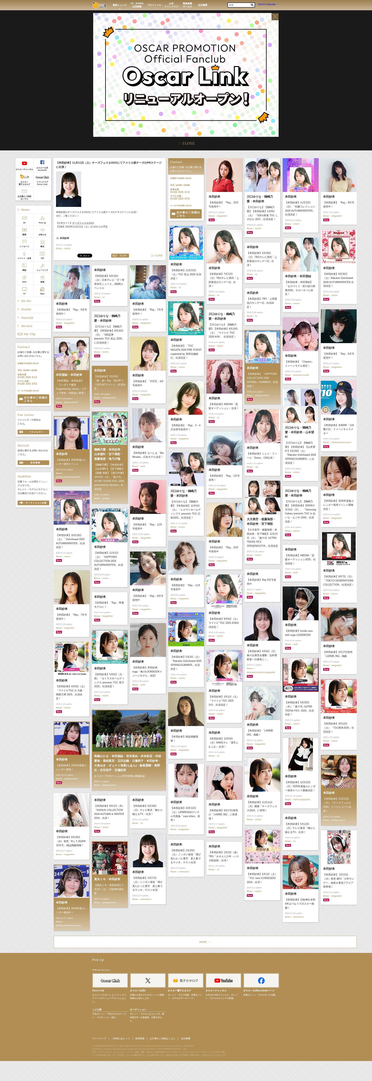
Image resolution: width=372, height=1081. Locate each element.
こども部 (97, 1009)
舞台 (42, 246)
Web (42, 294)
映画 (42, 282)
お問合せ (186, 214)
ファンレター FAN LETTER (33, 432)
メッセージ (24, 246)
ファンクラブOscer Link (42, 183)
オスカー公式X (138, 990)
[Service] (33, 326)
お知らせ (42, 234)
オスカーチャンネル (24, 169)
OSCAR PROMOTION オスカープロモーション (99, 5)
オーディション (138, 1009)
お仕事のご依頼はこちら (24, 197)
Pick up (42, 223)
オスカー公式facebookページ (259, 990)
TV (24, 294)
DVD (24, 282)
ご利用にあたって (120, 1038)
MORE (205, 942)
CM (42, 258)
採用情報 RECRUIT (33, 462)
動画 (24, 234)
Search (252, 5)
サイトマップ (99, 1038)
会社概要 (185, 1038)
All (24, 223)
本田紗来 (64, 238)
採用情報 (140, 1038)
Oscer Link (98, 990)
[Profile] (33, 309)
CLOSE (157, 255)
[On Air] (33, 301)
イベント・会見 (24, 258)
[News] (33, 210)
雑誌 (24, 270)
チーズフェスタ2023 (83, 223)
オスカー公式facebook (42, 169)
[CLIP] (33, 334)
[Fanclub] (33, 317)
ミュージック (42, 270)
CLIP (120, 256)
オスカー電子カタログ (24, 183)
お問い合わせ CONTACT (33, 399)
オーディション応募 (33, 503)
